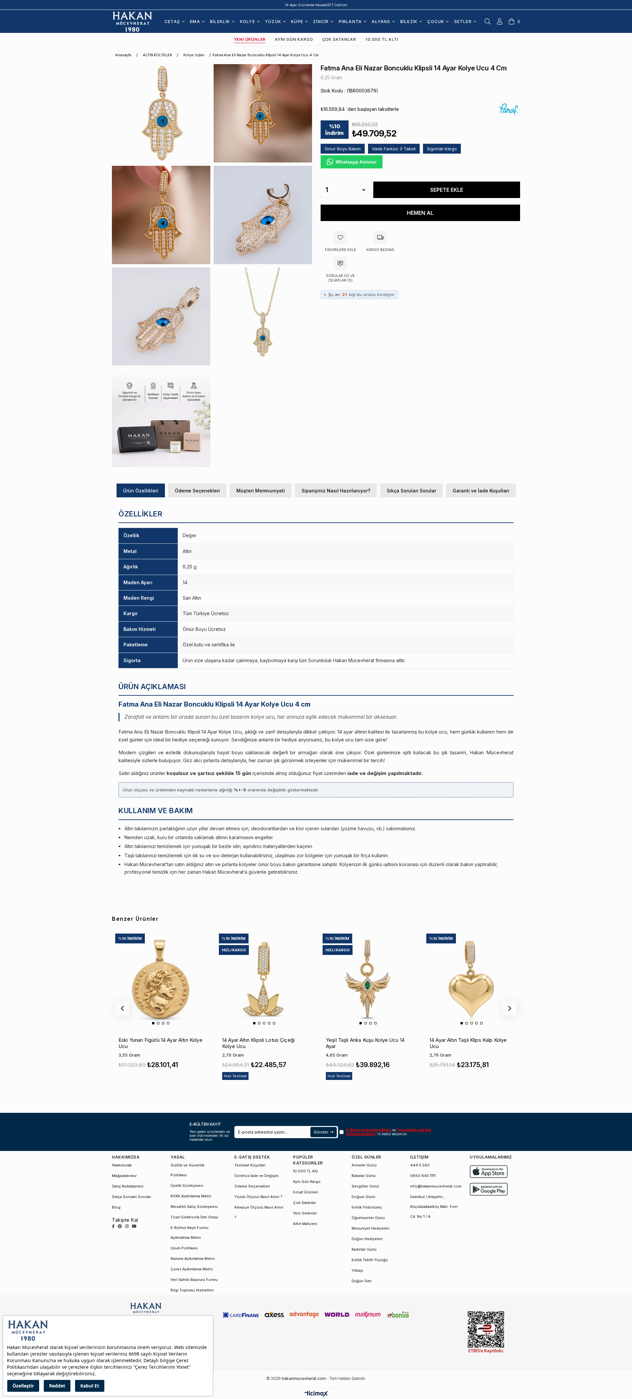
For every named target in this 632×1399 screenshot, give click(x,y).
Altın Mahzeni (305, 1223)
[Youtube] (134, 1226)
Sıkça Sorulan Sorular (411, 490)
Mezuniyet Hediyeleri (370, 1228)
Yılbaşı (357, 1270)
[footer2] (489, 1171)
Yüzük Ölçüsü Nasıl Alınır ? (258, 1196)
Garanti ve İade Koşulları (481, 490)
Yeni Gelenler (305, 1213)
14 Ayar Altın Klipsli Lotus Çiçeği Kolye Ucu (258, 1043)
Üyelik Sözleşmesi (187, 1185)
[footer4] (489, 1189)
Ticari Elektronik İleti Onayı (194, 1217)
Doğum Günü (363, 1196)
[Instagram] (127, 1226)
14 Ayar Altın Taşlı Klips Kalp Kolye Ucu (468, 1043)
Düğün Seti (362, 1281)
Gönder (321, 1132)
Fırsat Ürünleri (305, 1192)
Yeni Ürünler (250, 39)
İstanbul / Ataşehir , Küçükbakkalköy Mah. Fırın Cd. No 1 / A (434, 1206)
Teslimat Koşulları (250, 1165)
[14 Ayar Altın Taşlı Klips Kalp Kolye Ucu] (471, 978)
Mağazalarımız (124, 1175)
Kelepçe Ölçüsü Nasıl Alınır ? (258, 1212)
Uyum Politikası (184, 1248)
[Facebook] (113, 1226)
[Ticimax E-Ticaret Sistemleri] (316, 1394)
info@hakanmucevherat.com (435, 1186)
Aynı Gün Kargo (294, 39)
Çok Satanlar (339, 39)
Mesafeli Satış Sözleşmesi (194, 1206)
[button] (153, 1023)
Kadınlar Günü (364, 1249)
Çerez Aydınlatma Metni (192, 1269)
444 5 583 (420, 1165)
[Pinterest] (120, 1226)
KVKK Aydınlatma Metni (191, 1196)
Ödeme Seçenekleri (197, 490)
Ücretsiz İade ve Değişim (256, 1175)
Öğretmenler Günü (368, 1217)
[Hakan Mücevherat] (132, 21)
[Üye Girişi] (499, 21)
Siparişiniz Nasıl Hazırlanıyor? (336, 490)
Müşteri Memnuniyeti (260, 490)
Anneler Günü (364, 1165)
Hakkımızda (122, 1165)
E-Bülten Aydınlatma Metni (369, 1130)
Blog (116, 1207)
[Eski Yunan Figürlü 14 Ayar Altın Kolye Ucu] (160, 978)
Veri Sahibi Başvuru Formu (194, 1279)
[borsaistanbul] (486, 1332)
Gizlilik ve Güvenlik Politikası (187, 1170)
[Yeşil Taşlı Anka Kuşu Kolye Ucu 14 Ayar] (367, 978)
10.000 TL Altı (381, 39)
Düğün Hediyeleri (367, 1239)
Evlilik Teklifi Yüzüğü (370, 1260)
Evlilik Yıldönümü (367, 1207)
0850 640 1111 (422, 1175)
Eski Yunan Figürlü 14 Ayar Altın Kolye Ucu (160, 1043)
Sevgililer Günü (365, 1186)
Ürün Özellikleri (140, 490)
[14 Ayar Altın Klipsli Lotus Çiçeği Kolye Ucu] (264, 978)
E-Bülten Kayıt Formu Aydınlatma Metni (189, 1232)
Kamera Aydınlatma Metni (193, 1258)
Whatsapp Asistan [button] (356, 161)
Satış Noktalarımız (128, 1186)
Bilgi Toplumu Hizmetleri (192, 1290)
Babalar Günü (364, 1175)
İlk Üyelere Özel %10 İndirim (316, 5)
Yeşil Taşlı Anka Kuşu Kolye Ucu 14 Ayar (365, 1043)
